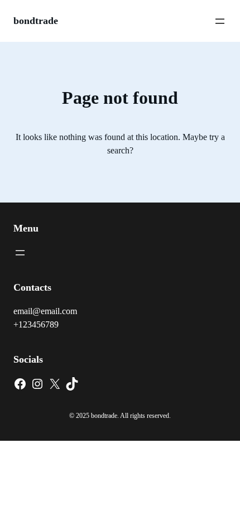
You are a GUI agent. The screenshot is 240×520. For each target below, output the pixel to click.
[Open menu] (220, 21)
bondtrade (35, 20)
